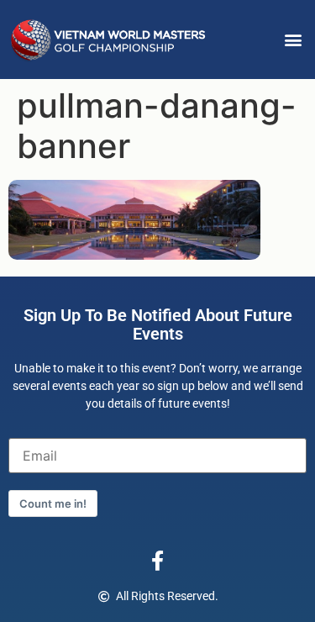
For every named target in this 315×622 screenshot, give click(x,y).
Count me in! (53, 503)
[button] (293, 40)
